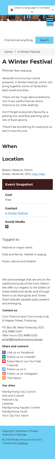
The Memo (14, 378)
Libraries (7, 403)
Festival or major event (17, 247)
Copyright (8, 431)
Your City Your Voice (15, 415)
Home (8, 51)
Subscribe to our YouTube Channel (24, 363)
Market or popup (35, 254)
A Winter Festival (16, 213)
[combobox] (31, 9)
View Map (38, 174)
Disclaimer (22, 431)
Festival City (10, 399)
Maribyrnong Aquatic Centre (21, 407)
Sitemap (22, 434)
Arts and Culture (13, 395)
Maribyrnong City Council (19, 391)
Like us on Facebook (20, 352)
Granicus (23, 443)
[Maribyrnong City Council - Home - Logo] (22, 24)
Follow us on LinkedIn (21, 357)
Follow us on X (16, 369)
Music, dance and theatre (19, 261)
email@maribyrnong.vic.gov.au (22, 339)
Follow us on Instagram (22, 373)
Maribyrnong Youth (15, 411)
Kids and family (12, 254)
